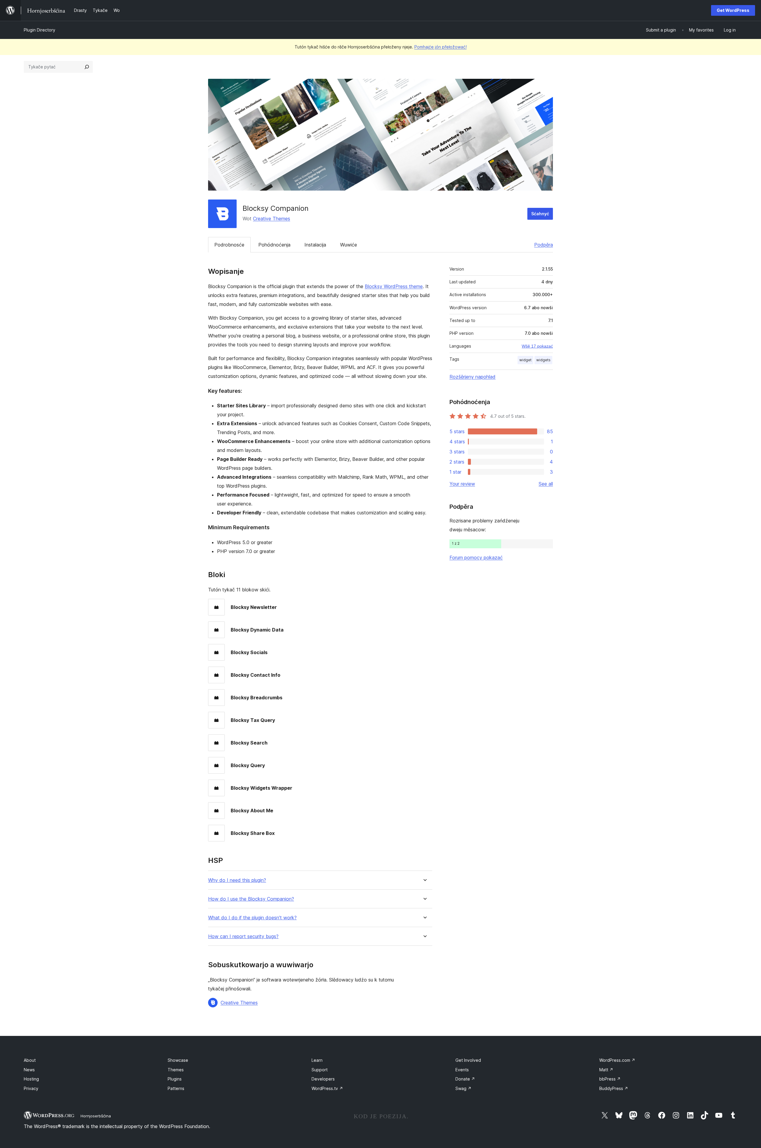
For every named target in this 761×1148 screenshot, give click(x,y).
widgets (543, 360)
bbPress (610, 1078)
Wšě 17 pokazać (537, 346)
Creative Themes (271, 219)
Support (320, 1069)
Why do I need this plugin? (237, 880)
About (30, 1060)
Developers (323, 1078)
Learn (317, 1060)
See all (546, 484)
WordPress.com (617, 1060)
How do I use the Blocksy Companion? (251, 899)
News (29, 1069)
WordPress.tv (327, 1088)
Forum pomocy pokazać (476, 557)
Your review (462, 484)
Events (462, 1069)
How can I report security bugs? (243, 936)
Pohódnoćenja (274, 245)
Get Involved (468, 1060)
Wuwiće (348, 245)
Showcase (178, 1060)
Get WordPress (733, 10)
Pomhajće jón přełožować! (440, 46)
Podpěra (543, 245)
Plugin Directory (39, 29)
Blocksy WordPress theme (394, 286)
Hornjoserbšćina (96, 1116)
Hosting (31, 1078)
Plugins (175, 1078)
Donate (465, 1078)
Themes (176, 1069)
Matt (606, 1069)
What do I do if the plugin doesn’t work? (252, 918)
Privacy (31, 1088)
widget (525, 360)
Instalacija (315, 245)
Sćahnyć (540, 213)
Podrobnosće (229, 245)
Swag (463, 1088)
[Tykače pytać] (87, 67)
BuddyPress (613, 1088)
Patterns (176, 1088)
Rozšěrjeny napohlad (472, 377)
